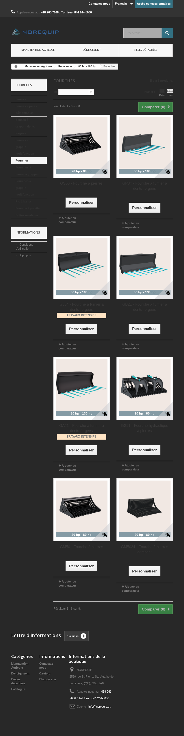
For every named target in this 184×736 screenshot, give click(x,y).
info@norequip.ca (99, 706)
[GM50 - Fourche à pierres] (81, 506)
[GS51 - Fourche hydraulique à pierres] (145, 385)
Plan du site (47, 679)
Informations (28, 232)
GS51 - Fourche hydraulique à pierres (144, 428)
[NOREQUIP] (36, 31)
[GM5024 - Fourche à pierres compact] (145, 506)
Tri (55, 92)
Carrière (44, 673)
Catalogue (18, 689)
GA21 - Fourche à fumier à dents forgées (81, 428)
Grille (162, 95)
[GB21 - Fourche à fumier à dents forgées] (145, 264)
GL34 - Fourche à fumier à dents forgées (81, 307)
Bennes (20, 99)
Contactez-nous (99, 3)
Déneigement (20, 673)
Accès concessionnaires (154, 3)
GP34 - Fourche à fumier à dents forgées (144, 186)
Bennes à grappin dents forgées (25, 126)
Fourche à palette (27, 208)
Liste (170, 95)
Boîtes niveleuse (26, 215)
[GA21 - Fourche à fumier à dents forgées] (81, 385)
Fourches (21, 160)
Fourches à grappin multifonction (24, 187)
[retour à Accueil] (16, 66)
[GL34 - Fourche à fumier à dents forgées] (81, 264)
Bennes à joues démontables (26, 109)
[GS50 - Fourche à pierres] (81, 143)
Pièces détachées (145, 50)
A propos (25, 255)
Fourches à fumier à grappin (27, 171)
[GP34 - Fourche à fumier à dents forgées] (145, 143)
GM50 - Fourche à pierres (81, 547)
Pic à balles (23, 201)
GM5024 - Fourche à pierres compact (144, 549)
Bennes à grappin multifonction (24, 146)
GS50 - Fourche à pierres (81, 183)
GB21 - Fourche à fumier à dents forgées (144, 307)
